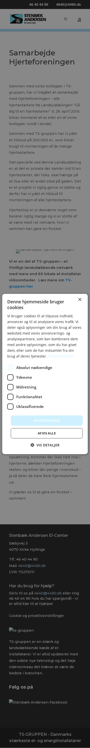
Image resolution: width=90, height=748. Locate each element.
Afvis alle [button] (47, 433)
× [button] (80, 300)
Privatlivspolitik (60, 356)
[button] (45, 445)
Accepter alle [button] (47, 420)
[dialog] (45, 374)
